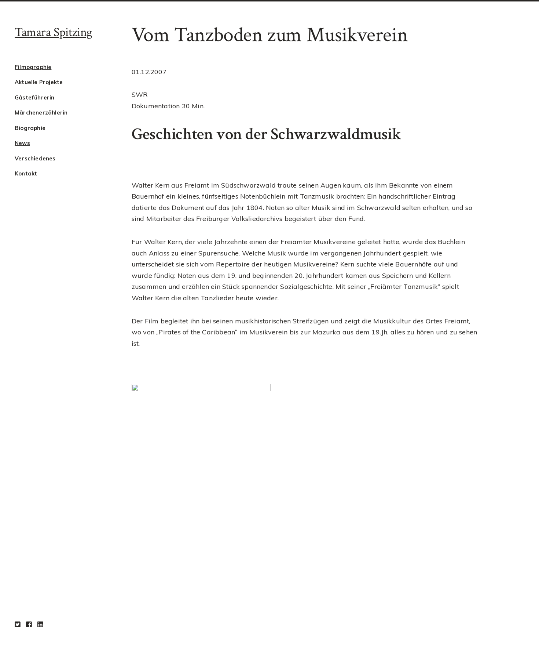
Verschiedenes (35, 158)
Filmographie (33, 67)
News (22, 142)
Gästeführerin (35, 97)
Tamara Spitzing (53, 32)
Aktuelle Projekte (39, 82)
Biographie (30, 127)
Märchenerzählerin (41, 112)
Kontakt (26, 173)
